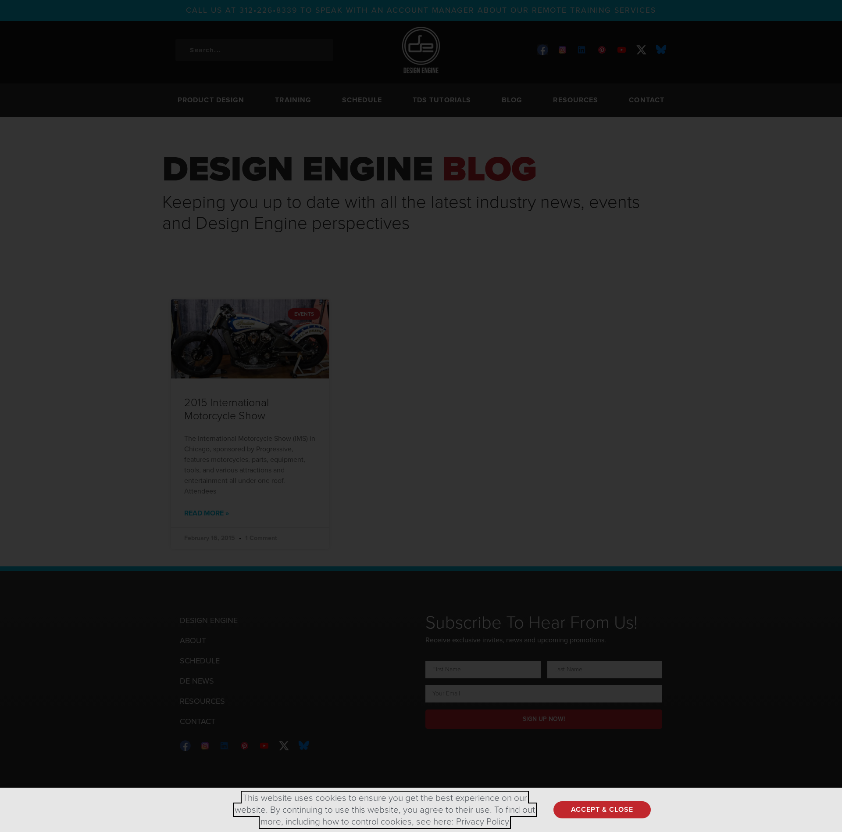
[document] (421, 416)
